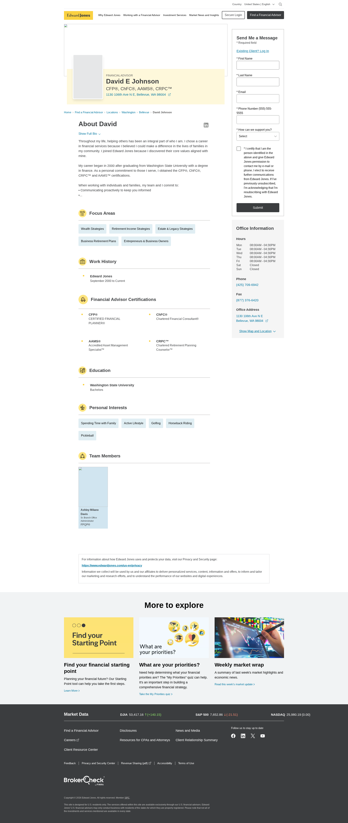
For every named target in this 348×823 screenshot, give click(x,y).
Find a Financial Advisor (265, 15)
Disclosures (128, 730)
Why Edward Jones (109, 15)
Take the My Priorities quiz (155, 694)
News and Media (188, 730)
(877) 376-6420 (247, 300)
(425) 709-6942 (247, 284)
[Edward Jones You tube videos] (262, 736)
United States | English (257, 4)
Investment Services (174, 15)
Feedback (70, 763)
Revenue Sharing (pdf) (136, 763)
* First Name (244, 58)
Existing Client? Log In (253, 51)
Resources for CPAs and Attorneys (145, 740)
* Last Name (244, 75)
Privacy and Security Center (98, 763)
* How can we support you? (254, 129)
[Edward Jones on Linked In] (243, 736)
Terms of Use (186, 763)
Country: (237, 4)
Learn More (72, 690)
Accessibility (164, 763)
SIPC (127, 797)
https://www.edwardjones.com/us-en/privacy (112, 565)
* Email (241, 91)
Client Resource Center (81, 749)
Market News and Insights (204, 15)
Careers (71, 740)
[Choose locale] (273, 4)
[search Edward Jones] (280, 4)
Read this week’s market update (234, 684)
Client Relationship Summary (197, 740)
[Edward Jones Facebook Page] (233, 736)
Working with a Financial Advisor (141, 15)
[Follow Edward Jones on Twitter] (253, 736)
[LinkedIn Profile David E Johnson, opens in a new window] (206, 125)
